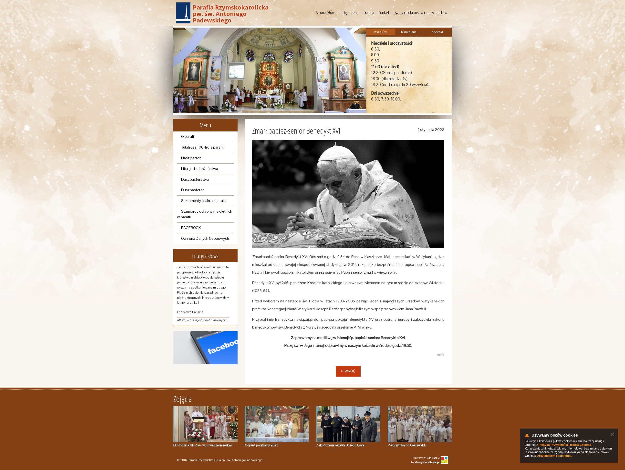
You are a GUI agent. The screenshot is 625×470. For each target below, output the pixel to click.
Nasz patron (191, 157)
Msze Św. (380, 32)
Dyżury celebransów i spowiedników (420, 12)
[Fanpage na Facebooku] (205, 348)
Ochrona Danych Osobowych (205, 238)
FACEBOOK (191, 227)
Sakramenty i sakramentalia (203, 200)
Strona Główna (327, 12)
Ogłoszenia (351, 12)
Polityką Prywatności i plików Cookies (565, 445)
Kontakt (383, 12)
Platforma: (426, 458)
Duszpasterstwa (195, 179)
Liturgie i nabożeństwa (199, 168)
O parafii (188, 136)
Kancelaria (409, 32)
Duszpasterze (192, 189)
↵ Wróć (348, 371)
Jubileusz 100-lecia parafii (202, 147)
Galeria (369, 12)
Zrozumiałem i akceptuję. (554, 456)
